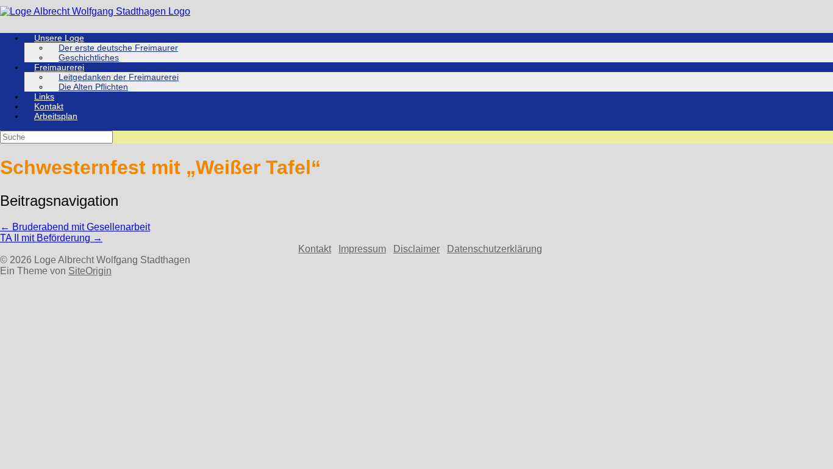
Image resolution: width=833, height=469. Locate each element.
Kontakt (48, 106)
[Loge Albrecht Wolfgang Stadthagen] (95, 11)
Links (44, 96)
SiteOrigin (90, 271)
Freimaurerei (59, 67)
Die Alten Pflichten (93, 87)
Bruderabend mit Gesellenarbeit (75, 227)
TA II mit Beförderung (51, 238)
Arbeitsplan (55, 116)
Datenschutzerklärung (494, 249)
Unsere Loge (59, 38)
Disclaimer (416, 249)
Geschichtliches (89, 57)
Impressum (362, 249)
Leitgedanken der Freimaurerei (119, 77)
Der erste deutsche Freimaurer (118, 48)
